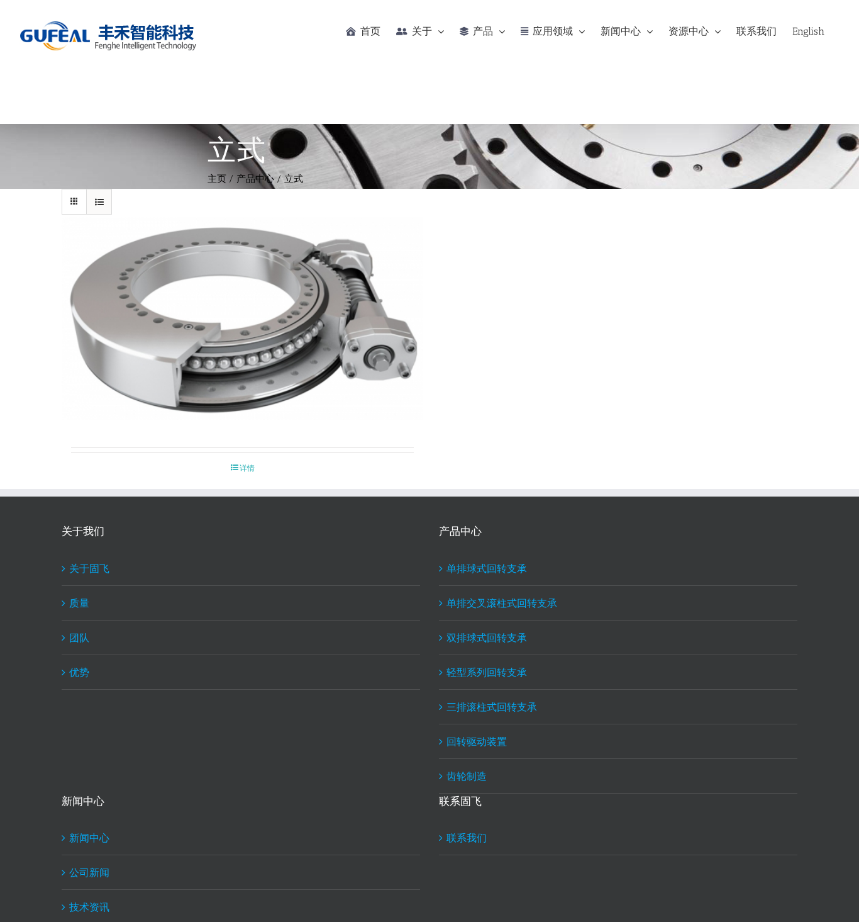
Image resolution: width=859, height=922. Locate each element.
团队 (79, 637)
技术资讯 (89, 906)
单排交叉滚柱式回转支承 (501, 602)
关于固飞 (89, 568)
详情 (247, 468)
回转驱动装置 (476, 741)
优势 (79, 671)
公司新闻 (89, 872)
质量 (79, 602)
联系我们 (466, 837)
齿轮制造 (466, 775)
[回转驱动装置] (242, 319)
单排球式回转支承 (486, 568)
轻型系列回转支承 (486, 671)
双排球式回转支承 (486, 637)
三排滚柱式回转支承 (491, 706)
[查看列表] (99, 201)
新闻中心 (89, 837)
